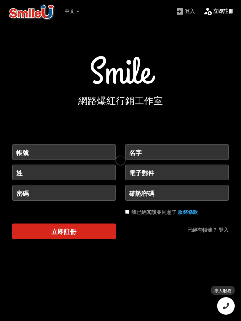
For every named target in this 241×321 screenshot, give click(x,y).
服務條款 (188, 211)
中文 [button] (70, 10)
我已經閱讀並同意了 (164, 211)
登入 (190, 10)
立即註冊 (223, 10)
